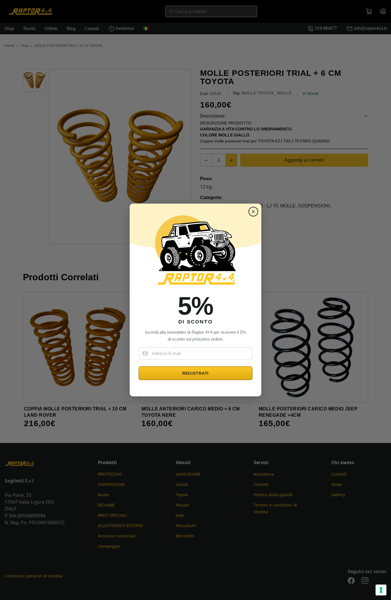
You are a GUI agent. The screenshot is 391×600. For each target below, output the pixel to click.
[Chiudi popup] (253, 211)
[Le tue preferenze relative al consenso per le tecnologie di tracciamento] (381, 590)
